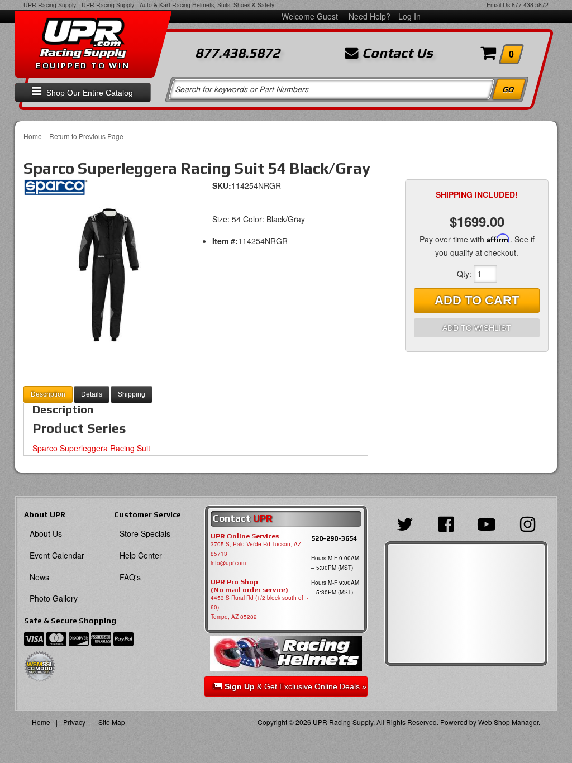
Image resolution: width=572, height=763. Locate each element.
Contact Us (396, 53)
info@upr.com (228, 563)
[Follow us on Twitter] (404, 523)
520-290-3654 (334, 538)
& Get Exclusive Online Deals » (295, 686)
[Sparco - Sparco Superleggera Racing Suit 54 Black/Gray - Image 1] (105, 274)
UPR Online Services (245, 536)
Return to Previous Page (86, 136)
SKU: (221, 185)
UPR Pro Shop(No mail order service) (249, 586)
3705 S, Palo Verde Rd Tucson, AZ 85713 (256, 548)
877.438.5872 (530, 5)
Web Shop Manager (508, 722)
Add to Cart (477, 300)
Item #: (225, 240)
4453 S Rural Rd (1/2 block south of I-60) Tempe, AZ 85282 (259, 607)
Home (32, 136)
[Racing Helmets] (286, 653)
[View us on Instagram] (527, 523)
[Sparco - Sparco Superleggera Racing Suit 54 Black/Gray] (55, 191)
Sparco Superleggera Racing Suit (91, 448)
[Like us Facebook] (445, 523)
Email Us (498, 5)
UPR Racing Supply (49, 5)
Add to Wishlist (476, 327)
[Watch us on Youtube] (486, 523)
